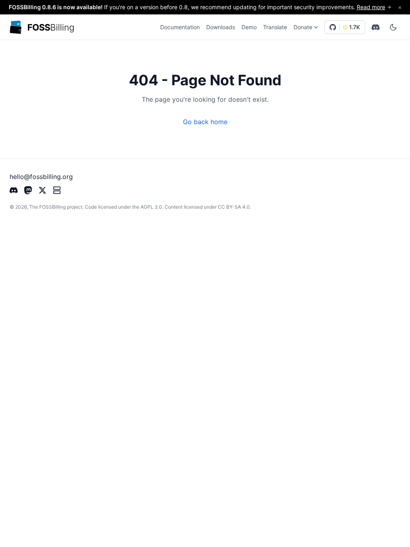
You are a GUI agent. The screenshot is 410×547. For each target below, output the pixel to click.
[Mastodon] (28, 189)
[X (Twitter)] (42, 189)
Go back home (205, 122)
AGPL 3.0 (151, 207)
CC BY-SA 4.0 (234, 207)
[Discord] (376, 27)
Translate (275, 27)
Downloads (220, 27)
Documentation (180, 27)
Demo (249, 27)
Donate (302, 27)
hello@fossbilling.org (41, 177)
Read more (371, 7)
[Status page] (57, 189)
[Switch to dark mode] (393, 27)
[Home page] (42, 27)
